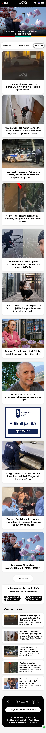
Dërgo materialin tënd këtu (22, 710)
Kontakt (33, 723)
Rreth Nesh (34, 720)
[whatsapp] (28, 702)
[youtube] (7, 702)
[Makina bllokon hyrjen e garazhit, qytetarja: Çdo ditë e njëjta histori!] (11, 620)
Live (6, 3)
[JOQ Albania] (23, 3)
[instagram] (23, 702)
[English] (39, 3)
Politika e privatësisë (16, 720)
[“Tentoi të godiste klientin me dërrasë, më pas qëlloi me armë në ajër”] (11, 667)
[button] (13, 7)
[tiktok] (33, 702)
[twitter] (12, 702)
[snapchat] (38, 702)
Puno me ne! (17, 718)
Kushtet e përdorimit (18, 723)
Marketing (30, 718)
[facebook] (17, 702)
